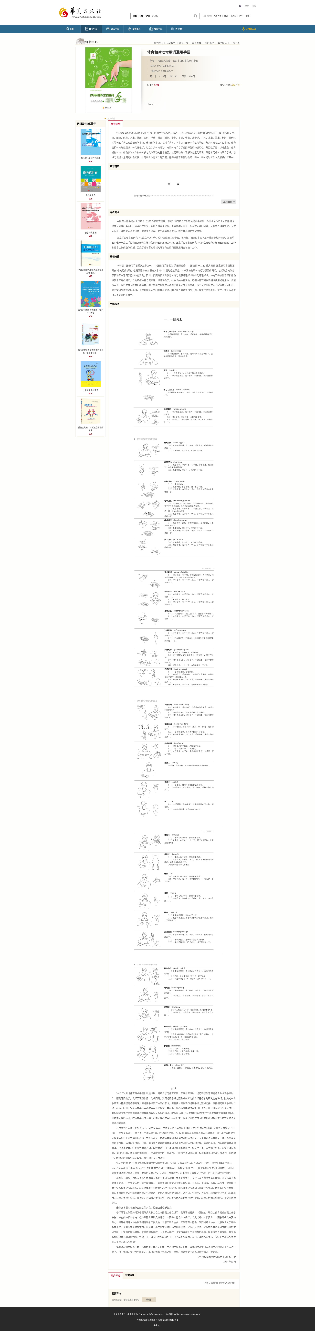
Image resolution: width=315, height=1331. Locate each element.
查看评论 (236, 85)
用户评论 (115, 1275)
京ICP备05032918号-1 (168, 1320)
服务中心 (158, 29)
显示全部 (227, 201)
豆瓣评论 (129, 1275)
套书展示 (222, 43)
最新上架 (183, 43)
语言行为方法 (90, 233)
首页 (72, 29)
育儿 (226, 16)
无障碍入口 (251, 29)
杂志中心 (115, 29)
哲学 (241, 16)
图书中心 (93, 29)
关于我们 (179, 29)
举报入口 (157, 1325)
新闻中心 (136, 29)
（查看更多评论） (227, 1283)
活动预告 (171, 43)
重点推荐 (196, 43)
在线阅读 (235, 43)
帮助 (247, 6)
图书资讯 (158, 43)
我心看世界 (90, 195)
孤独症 (234, 16)
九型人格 (217, 16)
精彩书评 (209, 43)
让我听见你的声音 (90, 390)
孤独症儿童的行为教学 (90, 158)
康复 (248, 16)
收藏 (254, 6)
